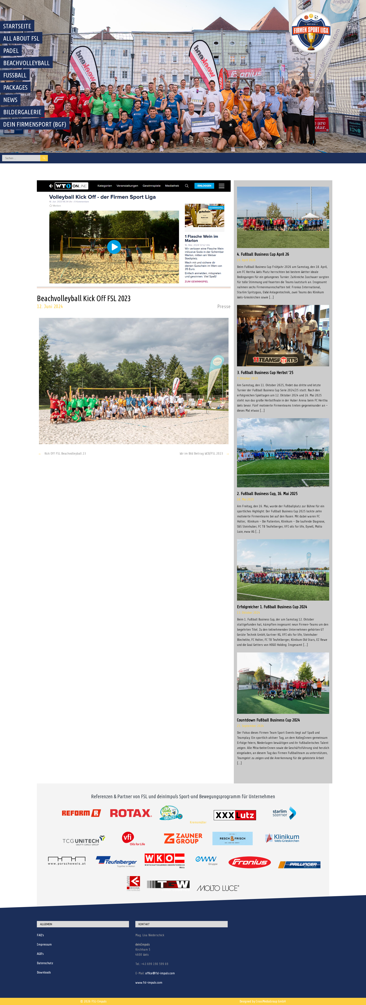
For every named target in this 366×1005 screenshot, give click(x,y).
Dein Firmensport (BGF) (34, 124)
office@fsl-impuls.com (160, 973)
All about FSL (21, 38)
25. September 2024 (250, 726)
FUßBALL (14, 75)
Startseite (17, 26)
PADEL (11, 50)
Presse (224, 306)
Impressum (44, 944)
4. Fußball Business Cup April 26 (263, 254)
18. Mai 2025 (245, 499)
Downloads (44, 972)
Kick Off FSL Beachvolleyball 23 (62, 453)
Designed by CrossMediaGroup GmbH (263, 1001)
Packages (15, 87)
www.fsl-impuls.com (148, 982)
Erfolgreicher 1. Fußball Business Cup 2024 (272, 606)
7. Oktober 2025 (247, 378)
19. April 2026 (246, 260)
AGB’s (40, 954)
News (10, 99)
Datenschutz (45, 963)
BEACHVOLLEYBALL (26, 62)
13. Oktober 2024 (248, 613)
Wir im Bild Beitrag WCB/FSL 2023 (204, 453)
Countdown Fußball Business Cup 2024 (268, 720)
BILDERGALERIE (22, 112)
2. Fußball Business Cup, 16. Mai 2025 (267, 493)
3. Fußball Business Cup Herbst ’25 (265, 372)
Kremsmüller (198, 822)
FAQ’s (40, 935)
